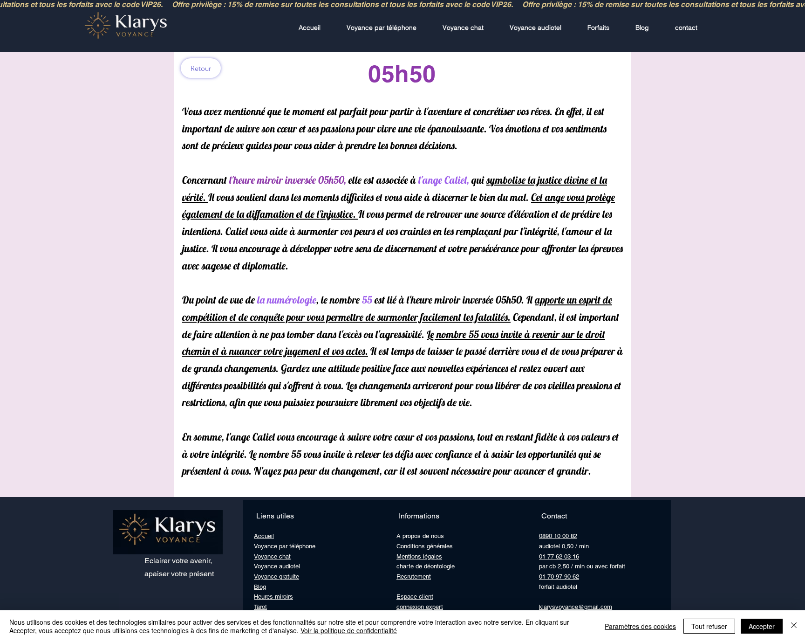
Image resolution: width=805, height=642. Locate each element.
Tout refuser (709, 626)
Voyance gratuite (276, 576)
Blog (260, 586)
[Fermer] (793, 626)
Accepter (762, 626)
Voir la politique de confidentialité (348, 630)
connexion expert (419, 606)
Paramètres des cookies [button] (640, 626)
